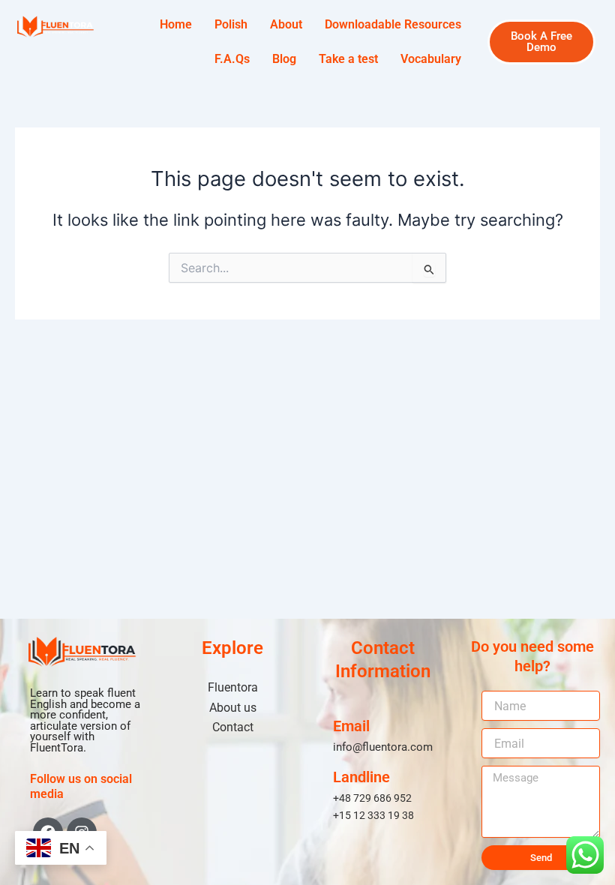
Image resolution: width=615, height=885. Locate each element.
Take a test (348, 59)
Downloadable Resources (393, 24)
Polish (231, 24)
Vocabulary (430, 59)
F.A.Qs (232, 59)
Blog (284, 59)
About (286, 24)
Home (176, 24)
